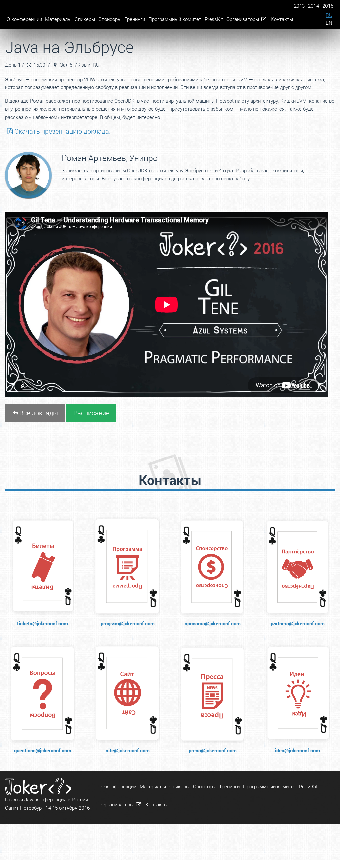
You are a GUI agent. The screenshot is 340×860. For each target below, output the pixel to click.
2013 (299, 5)
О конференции (24, 19)
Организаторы (243, 19)
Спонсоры (109, 19)
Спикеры (85, 19)
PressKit (214, 19)
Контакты (282, 19)
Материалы (58, 19)
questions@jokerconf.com (42, 750)
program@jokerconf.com (128, 623)
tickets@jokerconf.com (42, 623)
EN (329, 22)
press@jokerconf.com (213, 750)
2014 (313, 5)
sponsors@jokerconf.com (213, 623)
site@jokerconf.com (128, 750)
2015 (327, 5)
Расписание (91, 412)
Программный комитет (174, 19)
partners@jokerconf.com (298, 623)
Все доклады (38, 412)
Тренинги (135, 19)
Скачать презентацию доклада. (62, 131)
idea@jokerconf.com (297, 750)
